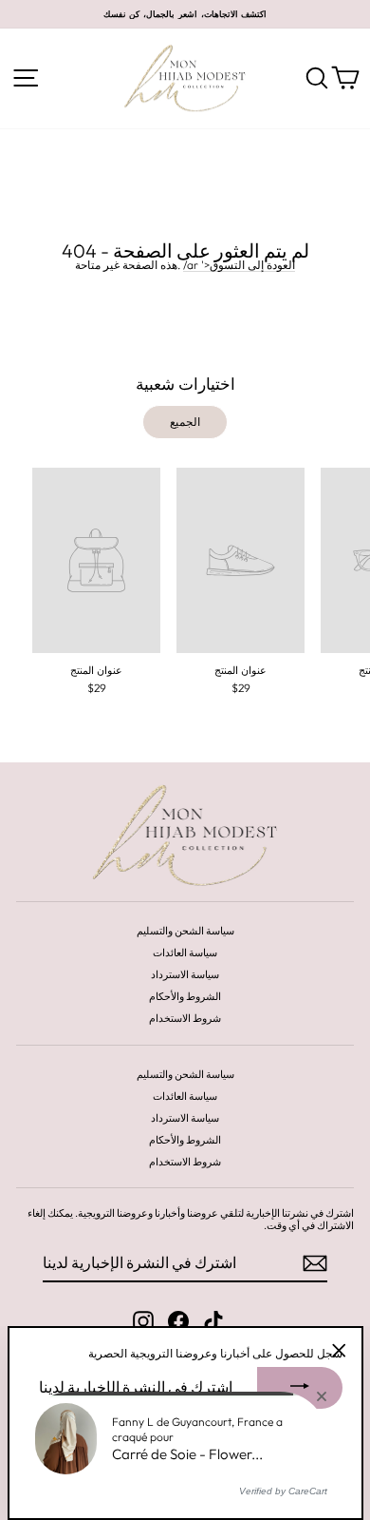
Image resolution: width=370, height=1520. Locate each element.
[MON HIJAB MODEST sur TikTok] (213, 1321)
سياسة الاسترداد (185, 974)
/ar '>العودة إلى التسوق (239, 265)
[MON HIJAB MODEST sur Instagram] (143, 1321)
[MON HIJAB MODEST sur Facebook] (178, 1321)
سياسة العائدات (185, 952)
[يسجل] (315, 1263)
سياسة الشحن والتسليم (185, 930)
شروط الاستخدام (185, 1018)
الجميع (185, 421)
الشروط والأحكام (185, 996)
